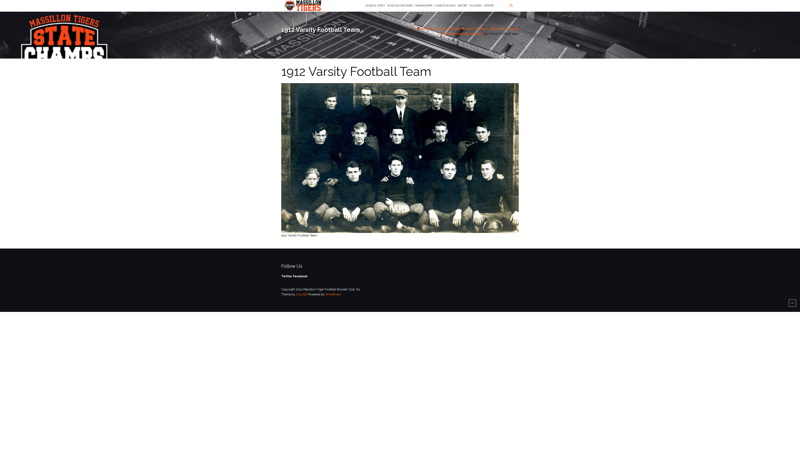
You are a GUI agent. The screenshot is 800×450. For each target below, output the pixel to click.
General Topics (375, 5)
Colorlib (301, 294)
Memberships (423, 5)
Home (418, 28)
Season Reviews (451, 33)
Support (489, 5)
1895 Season (473, 33)
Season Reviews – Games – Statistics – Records (484, 28)
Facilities (475, 5)
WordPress (333, 294)
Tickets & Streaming (400, 5)
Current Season (445, 5)
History (462, 5)
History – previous (437, 28)
